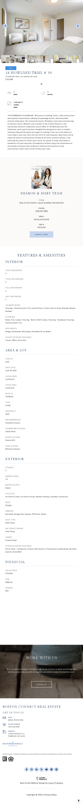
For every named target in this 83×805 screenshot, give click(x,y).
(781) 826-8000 (14, 727)
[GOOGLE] (56, 769)
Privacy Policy (50, 794)
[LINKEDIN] (36, 769)
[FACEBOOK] (26, 769)
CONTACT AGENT (41, 234)
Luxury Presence (55, 783)
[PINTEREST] (51, 769)
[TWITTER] (41, 769)
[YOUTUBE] (46, 769)
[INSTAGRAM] (31, 769)
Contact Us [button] (41, 684)
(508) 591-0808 (41, 211)
